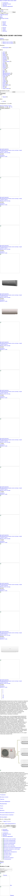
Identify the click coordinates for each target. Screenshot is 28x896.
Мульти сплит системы (8, 41)
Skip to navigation (4, 0)
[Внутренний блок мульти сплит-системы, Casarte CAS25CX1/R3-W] (10, 369)
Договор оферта (3, 817)
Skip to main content (12, 0)
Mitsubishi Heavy (6, 74)
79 (3, 696)
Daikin (4, 55)
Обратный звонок (4, 14)
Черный (4, 96)
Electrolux (5, 57)
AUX (4, 52)
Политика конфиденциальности (7, 812)
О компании (2, 794)
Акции (1, 808)
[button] (2, 155)
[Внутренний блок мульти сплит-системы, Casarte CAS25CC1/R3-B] (10, 128)
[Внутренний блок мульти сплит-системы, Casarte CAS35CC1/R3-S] (10, 465)
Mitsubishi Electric (6, 73)
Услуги (1, 805)
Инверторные (6, 47)
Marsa (4, 70)
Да (3, 101)
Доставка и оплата (4, 797)
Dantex (4, 82)
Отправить (3, 871)
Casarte (4, 80)
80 (3, 697)
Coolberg (4, 81)
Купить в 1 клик (3, 156)
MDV (4, 72)
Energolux (5, 59)
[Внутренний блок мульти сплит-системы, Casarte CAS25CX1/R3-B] (10, 272)
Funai (4, 60)
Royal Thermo (6, 85)
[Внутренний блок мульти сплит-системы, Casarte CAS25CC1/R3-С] (10, 224)
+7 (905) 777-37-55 (6, 821)
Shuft (4, 86)
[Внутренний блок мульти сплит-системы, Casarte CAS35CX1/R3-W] (10, 658)
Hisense (4, 65)
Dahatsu (4, 54)
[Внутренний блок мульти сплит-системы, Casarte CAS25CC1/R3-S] (10, 176)
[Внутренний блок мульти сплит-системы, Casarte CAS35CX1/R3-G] (10, 610)
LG (3, 69)
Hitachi (4, 66)
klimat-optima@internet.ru (10, 823)
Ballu (4, 53)
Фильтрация (3, 93)
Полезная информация (5, 801)
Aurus (4, 79)
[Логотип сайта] (1, 10)
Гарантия (2, 799)
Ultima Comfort (6, 88)
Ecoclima (4, 56)
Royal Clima (5, 75)
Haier (4, 63)
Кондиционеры (3, 803)
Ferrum (4, 83)
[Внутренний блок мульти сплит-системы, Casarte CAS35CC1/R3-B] (10, 417)
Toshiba (4, 76)
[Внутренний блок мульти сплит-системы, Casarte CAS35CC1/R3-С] (10, 514)
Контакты (2, 810)
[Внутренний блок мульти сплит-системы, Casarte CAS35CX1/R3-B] (10, 562)
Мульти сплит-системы (8, 43)
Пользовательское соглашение (6, 814)
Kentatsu (4, 67)
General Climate (6, 61)
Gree (4, 62)
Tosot (4, 77)
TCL (4, 87)
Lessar (4, 68)
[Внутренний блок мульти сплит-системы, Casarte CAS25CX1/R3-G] (10, 321)
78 (3, 695)
